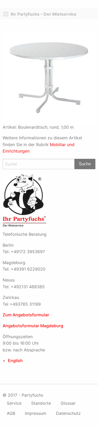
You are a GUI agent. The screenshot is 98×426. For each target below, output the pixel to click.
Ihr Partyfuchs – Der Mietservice (44, 14)
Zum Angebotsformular (26, 314)
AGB (11, 413)
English (15, 360)
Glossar (68, 403)
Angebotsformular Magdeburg (33, 325)
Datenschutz (68, 413)
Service (14, 403)
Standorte (41, 403)
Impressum (35, 413)
